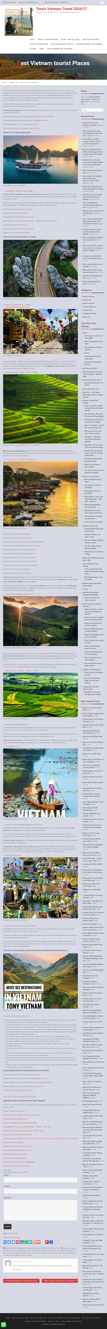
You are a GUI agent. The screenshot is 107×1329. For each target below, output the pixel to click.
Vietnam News (45, 1248)
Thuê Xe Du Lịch (88, 303)
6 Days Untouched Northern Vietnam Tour (19, 594)
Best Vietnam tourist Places (92, 1195)
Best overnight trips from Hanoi (60, 49)
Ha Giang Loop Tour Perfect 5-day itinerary (17, 1134)
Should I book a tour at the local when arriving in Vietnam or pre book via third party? (93, 162)
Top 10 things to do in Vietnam (93, 1234)
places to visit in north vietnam (31, 1253)
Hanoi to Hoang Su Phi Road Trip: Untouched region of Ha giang (92, 1130)
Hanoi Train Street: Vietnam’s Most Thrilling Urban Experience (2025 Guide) (92, 178)
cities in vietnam (31, 1250)
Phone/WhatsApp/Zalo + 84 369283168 (56, 2)
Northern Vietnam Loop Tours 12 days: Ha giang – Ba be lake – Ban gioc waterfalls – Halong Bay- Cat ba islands (40, 1138)
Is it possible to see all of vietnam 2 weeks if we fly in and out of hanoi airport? (92, 141)
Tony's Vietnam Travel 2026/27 (61, 9)
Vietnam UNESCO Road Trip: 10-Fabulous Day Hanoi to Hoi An (93, 958)
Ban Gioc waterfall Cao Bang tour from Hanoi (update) (92, 680)
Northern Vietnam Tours (13, 855)
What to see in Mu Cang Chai (92, 777)
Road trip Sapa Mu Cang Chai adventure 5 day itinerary (21, 1115)
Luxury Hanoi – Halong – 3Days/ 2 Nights (19, 191)
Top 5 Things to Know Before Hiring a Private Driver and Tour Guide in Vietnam (92, 221)
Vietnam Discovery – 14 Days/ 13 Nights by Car (21, 459)
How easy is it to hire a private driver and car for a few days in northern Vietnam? (93, 248)
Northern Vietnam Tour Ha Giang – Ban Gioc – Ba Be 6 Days (23, 1131)
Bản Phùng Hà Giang (90, 1101)
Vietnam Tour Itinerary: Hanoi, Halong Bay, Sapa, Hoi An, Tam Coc (93, 1282)
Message (8, 1197)
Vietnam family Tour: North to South (17, 307)
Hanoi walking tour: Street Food (93, 1062)
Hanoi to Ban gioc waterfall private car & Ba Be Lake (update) (94, 611)
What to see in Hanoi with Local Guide (59, 1281)
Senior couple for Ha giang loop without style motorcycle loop (92, 133)
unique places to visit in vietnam (21, 1255)
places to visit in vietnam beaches (53, 1253)
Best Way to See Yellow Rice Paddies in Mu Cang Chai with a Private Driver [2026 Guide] (93, 152)
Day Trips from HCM (91, 39)
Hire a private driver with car (62, 44)
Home (32, 39)
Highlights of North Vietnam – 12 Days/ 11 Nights (21, 372)
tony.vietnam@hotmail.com (30, 2)
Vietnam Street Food (89, 313)
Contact (33, 49)
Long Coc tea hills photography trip (14, 1158)
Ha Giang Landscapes (90, 924)
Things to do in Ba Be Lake (92, 889)
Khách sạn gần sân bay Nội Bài (93, 1305)
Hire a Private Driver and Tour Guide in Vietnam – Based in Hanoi (93, 374)
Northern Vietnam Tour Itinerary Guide (22, 1281)
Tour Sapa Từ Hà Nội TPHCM (93, 864)
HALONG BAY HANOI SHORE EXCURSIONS (19, 1162)
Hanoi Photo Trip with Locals (92, 1104)
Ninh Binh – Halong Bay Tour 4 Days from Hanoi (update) (93, 439)
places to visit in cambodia (11, 1253)
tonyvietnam (60, 73)
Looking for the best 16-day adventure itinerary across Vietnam (92, 232)
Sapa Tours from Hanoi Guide (92, 736)
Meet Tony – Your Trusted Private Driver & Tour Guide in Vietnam (93, 395)
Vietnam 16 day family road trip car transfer (17, 1150)
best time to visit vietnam (17, 1250)
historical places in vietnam (47, 1250)
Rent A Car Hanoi (11, 1248)
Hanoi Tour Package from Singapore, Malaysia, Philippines (91, 1095)
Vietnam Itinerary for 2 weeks (92, 1022)
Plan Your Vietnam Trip (39, 44)
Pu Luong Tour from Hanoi (94, 522)
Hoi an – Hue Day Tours (70, 39)
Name (7, 1175)
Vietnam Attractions (33, 1248)
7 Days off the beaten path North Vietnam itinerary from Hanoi (94, 571)
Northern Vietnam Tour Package (89, 44)
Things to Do (22, 1248)
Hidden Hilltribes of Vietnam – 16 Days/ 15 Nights (21, 671)
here (31, 538)
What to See (55, 1248)
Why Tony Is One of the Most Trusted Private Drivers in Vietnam (92, 197)
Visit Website (17, 1269)
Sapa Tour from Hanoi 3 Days (13, 1142)
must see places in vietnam (65, 1250)
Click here (36, 1074)
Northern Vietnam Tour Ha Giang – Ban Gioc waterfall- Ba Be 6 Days (94, 453)
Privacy (87, 353)
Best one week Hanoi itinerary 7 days (15, 1119)
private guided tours (16, 1057)
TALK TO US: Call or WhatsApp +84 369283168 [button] (19, 1096)
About (41, 49)
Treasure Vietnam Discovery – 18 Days (18, 305)
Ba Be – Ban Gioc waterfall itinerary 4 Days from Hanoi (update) (94, 408)
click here (51, 116)
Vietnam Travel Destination (92, 669)
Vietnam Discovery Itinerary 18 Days (15, 1154)
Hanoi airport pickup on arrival (93, 782)
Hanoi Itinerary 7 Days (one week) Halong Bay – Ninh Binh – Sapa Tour (27, 1127)
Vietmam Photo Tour (12, 746)
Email (7, 1186)
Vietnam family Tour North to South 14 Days (17, 1146)
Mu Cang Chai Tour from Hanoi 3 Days (16, 1166)
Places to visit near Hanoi (48, 39)
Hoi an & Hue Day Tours (91, 389)
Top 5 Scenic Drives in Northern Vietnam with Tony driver (92, 205)
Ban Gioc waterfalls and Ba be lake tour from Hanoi (20, 1123)
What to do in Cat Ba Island (92, 754)
